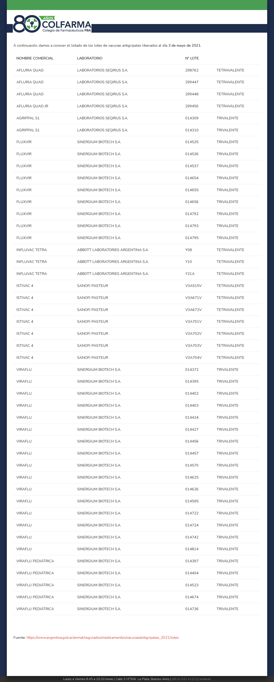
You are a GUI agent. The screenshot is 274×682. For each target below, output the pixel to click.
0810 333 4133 (184, 679)
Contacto (204, 679)
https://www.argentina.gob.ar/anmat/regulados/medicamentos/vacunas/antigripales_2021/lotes (102, 637)
